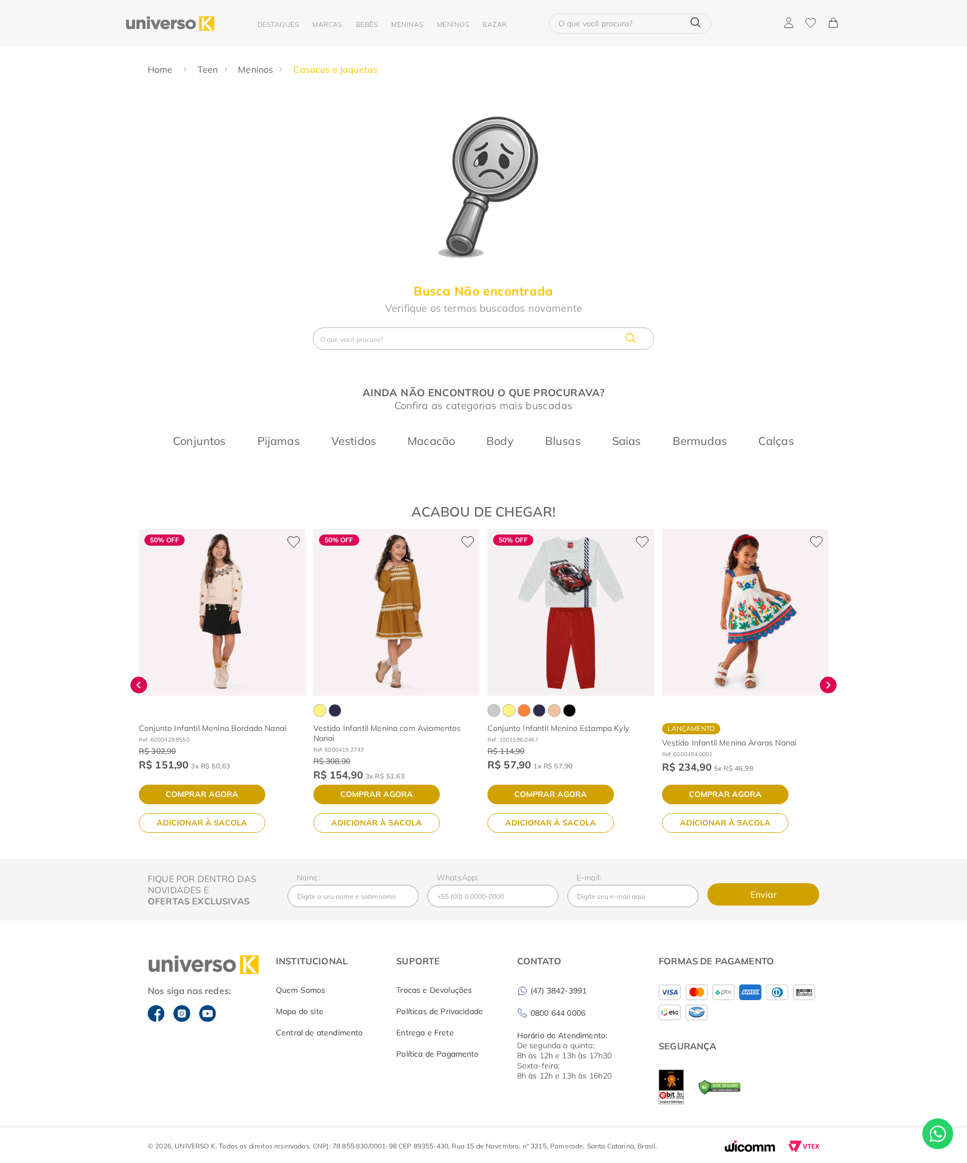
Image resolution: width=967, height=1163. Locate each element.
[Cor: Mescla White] (493, 710)
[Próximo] (828, 685)
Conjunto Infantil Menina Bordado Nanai (212, 728)
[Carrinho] (833, 23)
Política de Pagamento (437, 1053)
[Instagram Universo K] (181, 1013)
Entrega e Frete (424, 1032)
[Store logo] (170, 23)
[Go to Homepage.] (161, 69)
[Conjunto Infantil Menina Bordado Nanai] (222, 612)
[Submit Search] (695, 23)
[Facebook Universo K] (156, 1013)
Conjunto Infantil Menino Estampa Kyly (558, 728)
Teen (208, 69)
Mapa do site (299, 1011)
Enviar (763, 894)
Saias (626, 441)
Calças (776, 441)
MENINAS (407, 24)
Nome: (308, 878)
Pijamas (278, 441)
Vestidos (353, 441)
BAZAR (494, 24)
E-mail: (588, 878)
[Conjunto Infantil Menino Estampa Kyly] (570, 612)
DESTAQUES (278, 24)
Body (500, 441)
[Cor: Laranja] (524, 710)
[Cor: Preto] (569, 710)
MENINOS (453, 24)
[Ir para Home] (194, 965)
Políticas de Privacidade (439, 1011)
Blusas (563, 441)
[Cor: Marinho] (334, 710)
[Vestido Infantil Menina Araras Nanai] (745, 612)
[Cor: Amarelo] (319, 710)
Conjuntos (199, 441)
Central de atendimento (319, 1032)
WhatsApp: (457, 878)
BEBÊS (367, 24)
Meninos (255, 69)
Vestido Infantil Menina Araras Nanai (729, 743)
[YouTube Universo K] (207, 1013)
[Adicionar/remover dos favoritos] (293, 541)
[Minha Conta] (789, 23)
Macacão (431, 441)
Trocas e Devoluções (434, 990)
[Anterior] (138, 685)
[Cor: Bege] (554, 710)
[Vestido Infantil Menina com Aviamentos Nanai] (396, 612)
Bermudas (700, 441)
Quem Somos (301, 990)
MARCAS (327, 24)
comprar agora (202, 794)
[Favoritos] (810, 23)
